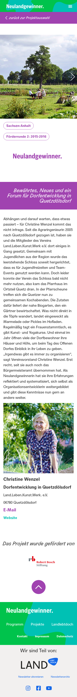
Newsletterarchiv (60, 676)
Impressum (42, 636)
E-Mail (9, 509)
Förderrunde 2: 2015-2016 (26, 137)
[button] (70, 6)
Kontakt (22, 636)
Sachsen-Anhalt (18, 126)
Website (10, 518)
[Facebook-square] (38, 688)
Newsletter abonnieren (30, 676)
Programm (14, 624)
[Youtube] (49, 688)
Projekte (37, 624)
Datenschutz (65, 636)
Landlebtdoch (62, 624)
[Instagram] (28, 688)
